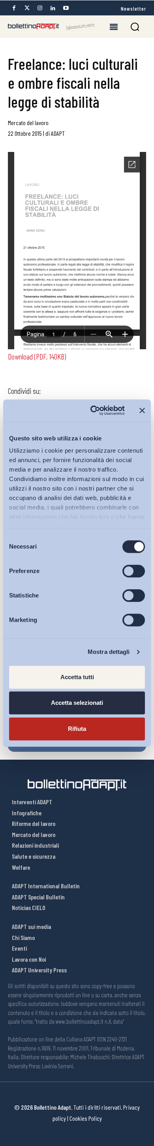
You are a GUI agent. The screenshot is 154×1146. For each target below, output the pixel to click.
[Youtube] (66, 8)
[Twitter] (27, 8)
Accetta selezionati (77, 702)
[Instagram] (40, 8)
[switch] (133, 571)
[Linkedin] (53, 8)
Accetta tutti (77, 677)
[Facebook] (14, 8)
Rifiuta (77, 728)
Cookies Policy (85, 1118)
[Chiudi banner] (142, 410)
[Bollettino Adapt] (51, 26)
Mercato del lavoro (28, 122)
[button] (135, 26)
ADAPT (58, 133)
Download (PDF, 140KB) (37, 356)
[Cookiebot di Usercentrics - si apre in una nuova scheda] (93, 410)
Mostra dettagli (109, 651)
